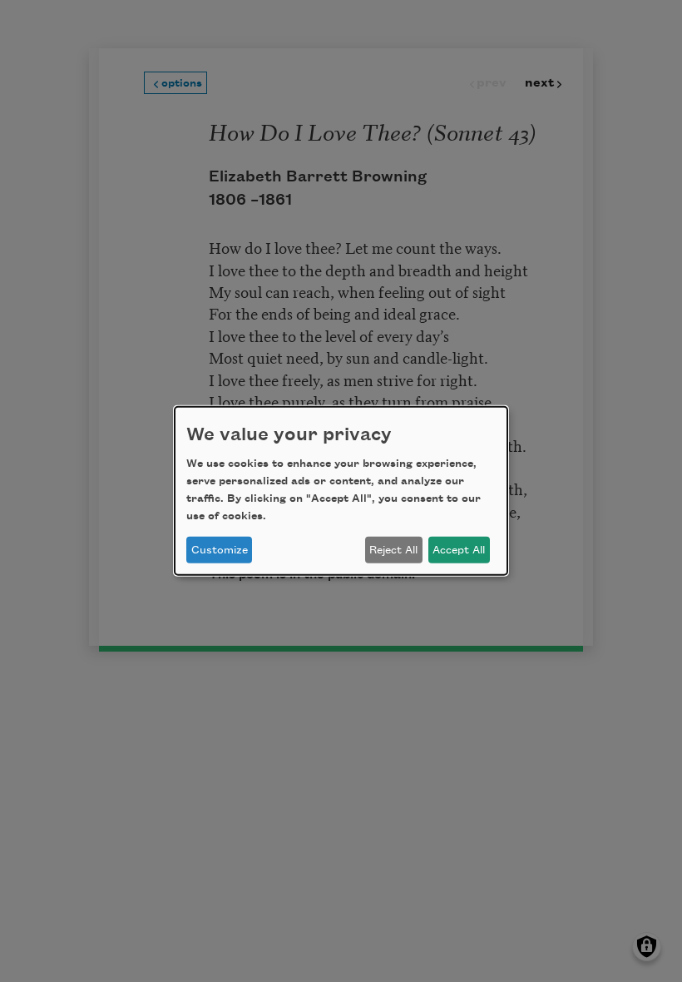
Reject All (393, 550)
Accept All (458, 550)
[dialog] (341, 491)
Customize (219, 550)
